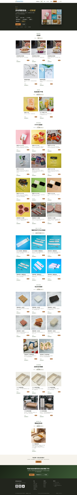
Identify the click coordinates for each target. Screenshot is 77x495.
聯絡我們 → (18, 24)
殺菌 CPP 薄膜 (22, 17)
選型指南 (23, 21)
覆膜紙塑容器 (18, 21)
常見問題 (51, 1)
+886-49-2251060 (56, 482)
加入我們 (47, 1)
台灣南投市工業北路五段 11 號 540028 (57, 486)
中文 (60, 1)
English (30, 493)
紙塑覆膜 (31, 19)
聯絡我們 (55, 1)
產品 (41, 1)
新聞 (44, 1)
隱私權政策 (27, 493)
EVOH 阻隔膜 (29, 17)
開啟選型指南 (38, 461)
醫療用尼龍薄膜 (18, 19)
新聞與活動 (44, 483)
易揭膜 (17, 17)
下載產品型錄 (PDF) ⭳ (39, 474)
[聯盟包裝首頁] (19, 1)
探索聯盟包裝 (38, 1)
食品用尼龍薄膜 (25, 19)
